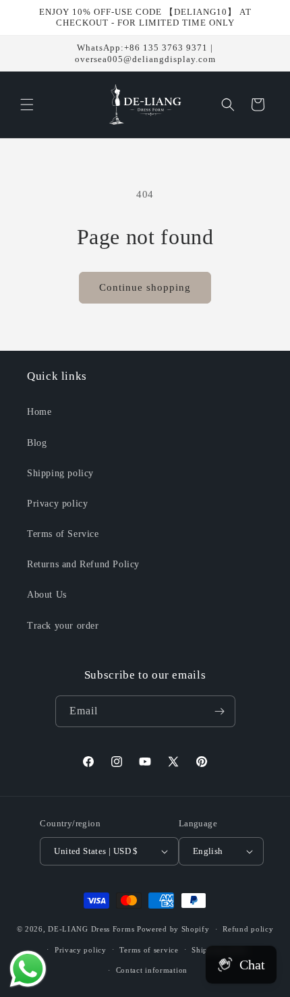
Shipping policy (60, 473)
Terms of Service (63, 534)
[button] (27, 104)
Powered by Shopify (173, 929)
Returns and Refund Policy (83, 564)
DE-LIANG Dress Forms (91, 929)
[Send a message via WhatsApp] (28, 969)
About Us (47, 595)
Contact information (151, 970)
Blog (37, 443)
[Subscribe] (220, 711)
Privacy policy (57, 504)
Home (39, 412)
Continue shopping (145, 287)
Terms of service (148, 950)
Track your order (63, 626)
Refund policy (248, 929)
